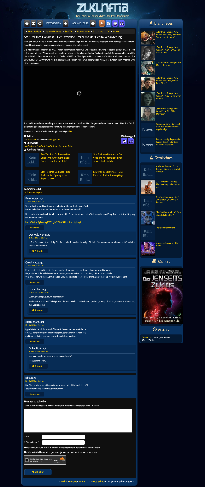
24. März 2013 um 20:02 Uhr (38, 238)
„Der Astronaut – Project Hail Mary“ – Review (168, 64)
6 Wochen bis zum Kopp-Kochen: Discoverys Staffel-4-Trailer (168, 169)
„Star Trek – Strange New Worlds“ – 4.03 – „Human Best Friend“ (167, 81)
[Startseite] (27, 23)
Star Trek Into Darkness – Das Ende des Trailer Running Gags (108, 173)
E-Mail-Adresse (31, 442)
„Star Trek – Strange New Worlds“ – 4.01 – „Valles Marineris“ (167, 111)
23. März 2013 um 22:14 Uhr (34, 266)
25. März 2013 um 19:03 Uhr (34, 325)
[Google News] (108, 23)
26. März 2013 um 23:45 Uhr (34, 381)
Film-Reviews (35, 31)
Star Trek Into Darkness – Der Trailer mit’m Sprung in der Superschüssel (55, 175)
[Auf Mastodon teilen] (124, 141)
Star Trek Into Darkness (56, 146)
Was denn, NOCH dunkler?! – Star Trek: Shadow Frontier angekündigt (168, 127)
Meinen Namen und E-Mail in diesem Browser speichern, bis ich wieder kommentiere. (63, 447)
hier (71, 131)
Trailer (70, 146)
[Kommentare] (93, 23)
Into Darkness (30, 146)
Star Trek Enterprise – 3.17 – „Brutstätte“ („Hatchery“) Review (168, 200)
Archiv (64, 481)
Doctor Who (83, 31)
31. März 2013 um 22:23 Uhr (38, 352)
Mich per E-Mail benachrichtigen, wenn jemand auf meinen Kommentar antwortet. (62, 452)
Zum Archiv (146, 337)
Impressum (84, 481)
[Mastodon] (115, 23)
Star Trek (69, 31)
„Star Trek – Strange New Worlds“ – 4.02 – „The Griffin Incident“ (168, 96)
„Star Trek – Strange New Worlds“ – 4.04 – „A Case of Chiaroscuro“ (168, 50)
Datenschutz (98, 481)
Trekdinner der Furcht (165, 227)
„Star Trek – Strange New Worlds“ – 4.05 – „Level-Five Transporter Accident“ (168, 34)
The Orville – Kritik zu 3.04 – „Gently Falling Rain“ (168, 213)
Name (27, 436)
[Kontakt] (33, 23)
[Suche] (40, 23)
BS (122, 23)
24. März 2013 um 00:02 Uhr (39, 292)
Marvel (116, 31)
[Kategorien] (65, 23)
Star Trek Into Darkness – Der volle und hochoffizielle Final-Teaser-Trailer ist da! (108, 158)
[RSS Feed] (102, 23)
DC (108, 31)
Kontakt (73, 481)
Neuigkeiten (54, 139)
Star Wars (98, 31)
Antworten (34, 227)
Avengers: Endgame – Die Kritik (167, 244)
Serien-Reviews (53, 31)
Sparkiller (32, 139)
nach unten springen (33, 192)
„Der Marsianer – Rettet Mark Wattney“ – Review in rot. (167, 184)
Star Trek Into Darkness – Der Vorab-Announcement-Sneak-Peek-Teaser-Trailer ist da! (56, 158)
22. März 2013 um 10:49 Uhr (34, 202)
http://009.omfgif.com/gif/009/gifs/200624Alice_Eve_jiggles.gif (53, 222)
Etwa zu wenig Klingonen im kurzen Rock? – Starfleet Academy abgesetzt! (168, 142)
